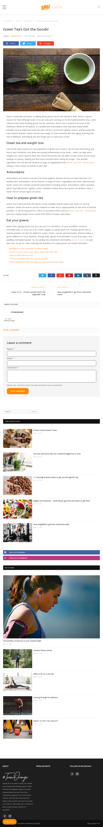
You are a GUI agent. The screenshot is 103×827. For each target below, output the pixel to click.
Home (18, 21)
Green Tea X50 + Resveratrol (80, 162)
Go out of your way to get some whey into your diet (33, 252)
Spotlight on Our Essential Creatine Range (28, 248)
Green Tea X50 (79, 240)
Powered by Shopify (32, 823)
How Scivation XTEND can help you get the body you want (36, 262)
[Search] (99, 7)
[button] (4, 7)
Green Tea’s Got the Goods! (47, 21)
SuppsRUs (21, 823)
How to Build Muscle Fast (21, 255)
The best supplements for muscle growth (28, 258)
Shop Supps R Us (93, 823)
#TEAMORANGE (17, 312)
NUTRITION (28, 21)
